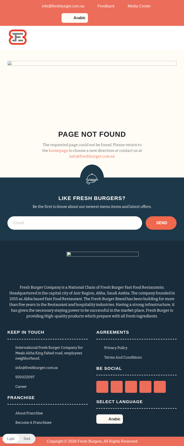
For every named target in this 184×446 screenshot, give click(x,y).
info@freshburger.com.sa (92, 156)
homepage (58, 150)
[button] (18, 439)
